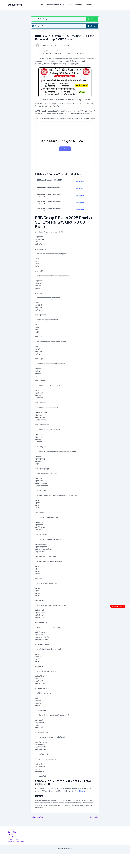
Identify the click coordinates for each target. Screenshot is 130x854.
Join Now (92, 19)
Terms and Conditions (16, 842)
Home (40, 5)
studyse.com (15, 4)
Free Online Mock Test (16, 837)
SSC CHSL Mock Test (74, 5)
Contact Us (12, 832)
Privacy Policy (13, 839)
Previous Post (37, 817)
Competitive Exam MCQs (55, 5)
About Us (11, 829)
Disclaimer (12, 834)
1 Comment (67, 45)
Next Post (94, 817)
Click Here (80, 181)
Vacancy (88, 5)
